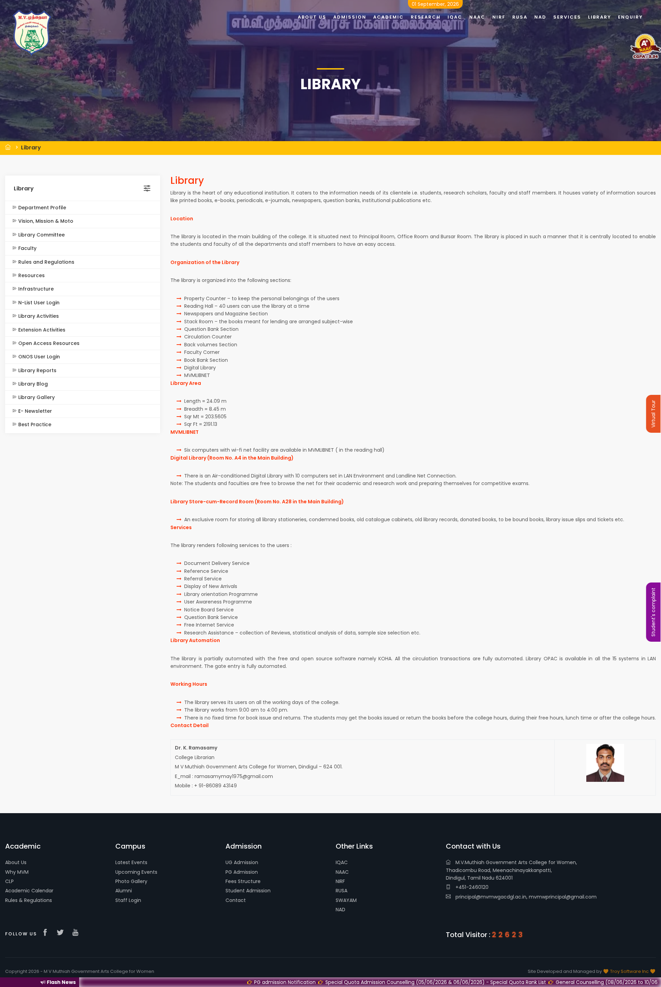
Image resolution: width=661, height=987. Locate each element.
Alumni (123, 890)
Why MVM (17, 872)
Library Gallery (36, 397)
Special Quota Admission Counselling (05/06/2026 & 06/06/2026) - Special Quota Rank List (349, 982)
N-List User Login (38, 302)
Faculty (26, 248)
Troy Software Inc (629, 971)
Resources (31, 275)
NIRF (340, 881)
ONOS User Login (38, 356)
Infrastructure (35, 288)
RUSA (341, 890)
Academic (388, 17)
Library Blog (32, 383)
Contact (235, 900)
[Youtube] (77, 932)
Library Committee (41, 234)
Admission (349, 17)
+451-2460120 (471, 887)
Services (567, 17)
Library (31, 147)
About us (312, 17)
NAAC (342, 872)
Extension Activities (41, 329)
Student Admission (248, 890)
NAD (340, 909)
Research (426, 17)
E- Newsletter (34, 411)
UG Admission (241, 862)
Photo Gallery (131, 881)
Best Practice (34, 424)
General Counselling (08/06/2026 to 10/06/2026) (529, 982)
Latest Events (131, 862)
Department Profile (41, 207)
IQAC (342, 862)
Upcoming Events (136, 872)
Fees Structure (243, 881)
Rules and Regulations (45, 262)
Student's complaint (653, 612)
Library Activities (38, 316)
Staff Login (128, 900)
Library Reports (36, 370)
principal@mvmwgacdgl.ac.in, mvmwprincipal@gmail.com (525, 896)
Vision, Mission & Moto (45, 221)
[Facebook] (47, 932)
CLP (9, 881)
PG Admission (241, 872)
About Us (16, 862)
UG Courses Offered (621, 982)
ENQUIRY (630, 17)
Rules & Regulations (28, 900)
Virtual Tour (653, 414)
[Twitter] (62, 932)
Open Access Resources (48, 343)
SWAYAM (346, 900)
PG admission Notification (199, 982)
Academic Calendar (29, 890)
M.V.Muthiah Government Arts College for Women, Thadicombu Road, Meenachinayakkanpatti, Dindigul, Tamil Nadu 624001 (511, 870)
